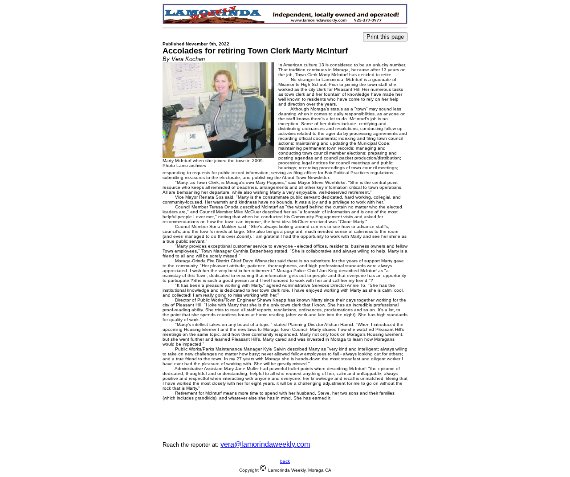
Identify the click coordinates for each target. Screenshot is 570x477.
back (285, 461)
